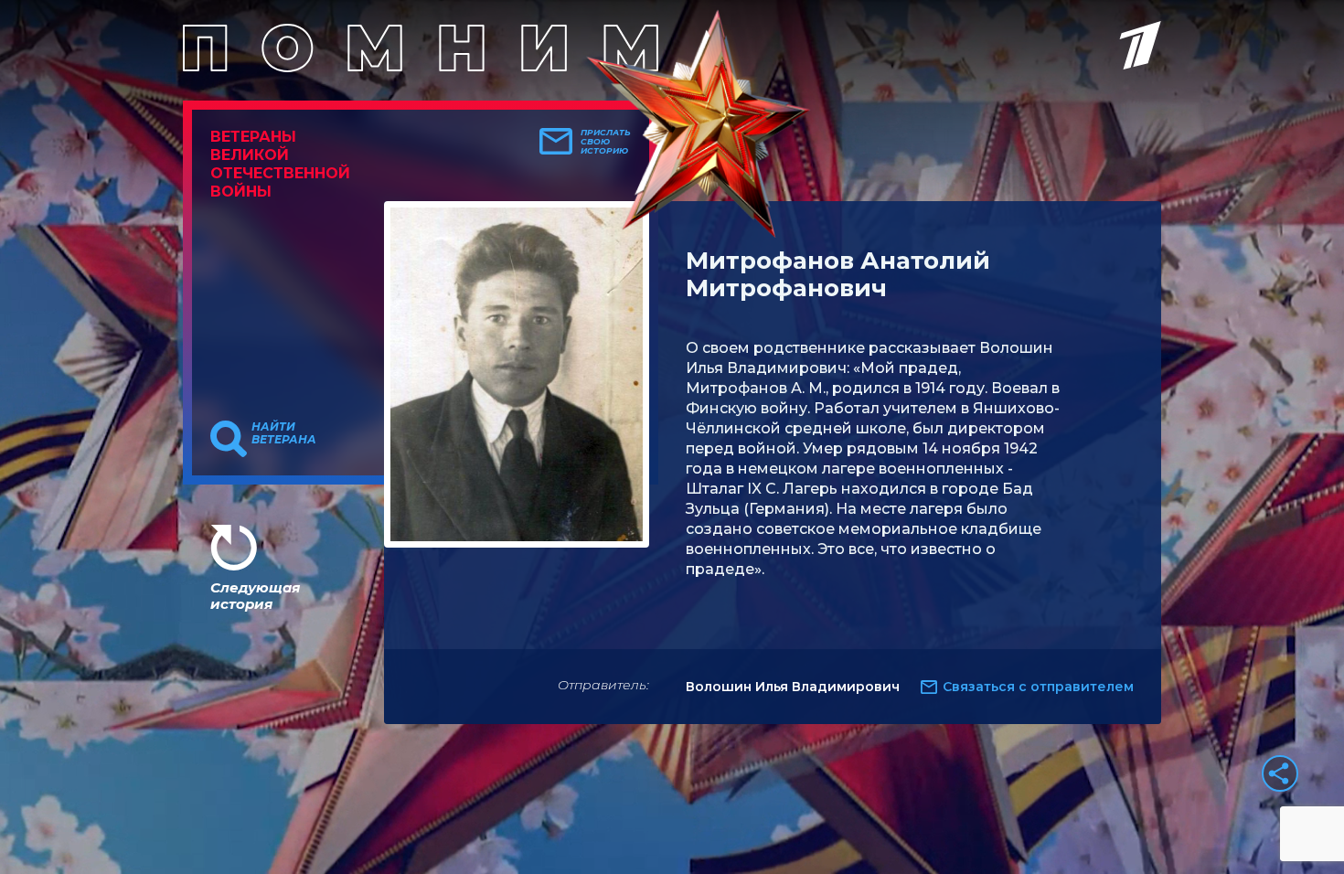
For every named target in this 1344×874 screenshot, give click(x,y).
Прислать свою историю (606, 141)
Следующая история (255, 596)
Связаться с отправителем (1038, 686)
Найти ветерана (283, 433)
